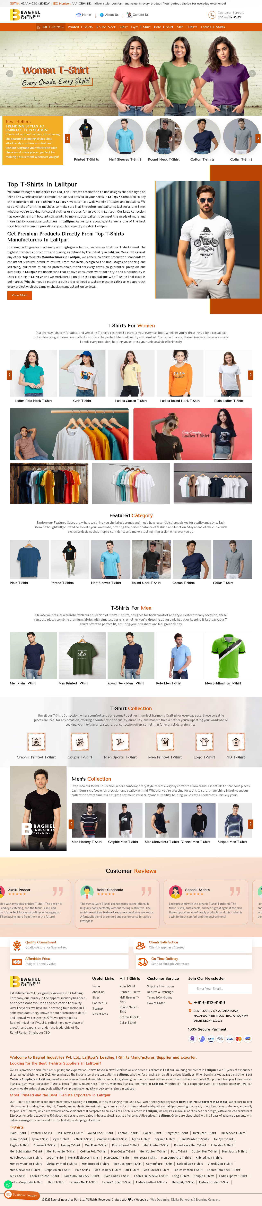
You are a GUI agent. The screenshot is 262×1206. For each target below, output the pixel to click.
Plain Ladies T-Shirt (131, 401)
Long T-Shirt (180, 1176)
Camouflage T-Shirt (159, 1164)
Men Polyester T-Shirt (61, 1152)
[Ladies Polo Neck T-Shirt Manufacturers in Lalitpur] (229, 373)
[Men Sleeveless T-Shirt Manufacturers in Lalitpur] (89, 820)
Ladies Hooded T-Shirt (214, 1182)
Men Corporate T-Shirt (176, 1158)
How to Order (156, 1003)
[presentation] (67, 138)
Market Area (100, 1014)
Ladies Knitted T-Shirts (151, 1182)
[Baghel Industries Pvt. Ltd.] (25, 15)
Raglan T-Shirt (19, 1145)
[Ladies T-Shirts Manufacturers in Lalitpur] (192, 434)
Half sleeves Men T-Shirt (26, 1158)
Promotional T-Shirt (125, 1145)
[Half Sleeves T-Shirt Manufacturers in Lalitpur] (110, 559)
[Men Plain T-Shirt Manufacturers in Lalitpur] (33, 655)
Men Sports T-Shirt (234, 1152)
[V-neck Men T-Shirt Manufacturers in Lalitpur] (125, 820)
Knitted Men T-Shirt (209, 1158)
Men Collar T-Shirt (123, 1152)
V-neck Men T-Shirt (122, 842)
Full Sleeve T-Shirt (233, 1133)
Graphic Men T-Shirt (58, 1170)
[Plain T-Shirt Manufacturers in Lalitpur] (202, 136)
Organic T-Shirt (165, 1139)
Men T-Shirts (187, 27)
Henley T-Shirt (70, 1145)
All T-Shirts (51, 27)
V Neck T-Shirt (83, 1139)
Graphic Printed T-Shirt (112, 1139)
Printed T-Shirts (80, 27)
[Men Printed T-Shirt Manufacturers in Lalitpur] (82, 655)
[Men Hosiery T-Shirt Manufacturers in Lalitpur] (235, 820)
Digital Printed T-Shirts (61, 1164)
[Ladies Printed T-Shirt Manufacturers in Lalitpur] (180, 373)
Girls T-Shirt (18, 1176)
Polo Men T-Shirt (169, 683)
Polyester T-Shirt (177, 1133)
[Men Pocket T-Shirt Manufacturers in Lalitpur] (198, 820)
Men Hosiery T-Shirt (233, 842)
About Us (112, 15)
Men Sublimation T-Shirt (223, 683)
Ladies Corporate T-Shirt (26, 1182)
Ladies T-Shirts (213, 27)
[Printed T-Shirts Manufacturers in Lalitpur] (241, 136)
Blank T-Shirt (18, 1139)
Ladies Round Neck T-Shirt (82, 401)
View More (20, 295)
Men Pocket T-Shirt (195, 842)
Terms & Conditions (159, 997)
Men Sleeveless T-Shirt (89, 842)
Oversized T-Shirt (204, 1133)
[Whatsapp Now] (8, 1184)
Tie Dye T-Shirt (223, 1139)
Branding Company (208, 1200)
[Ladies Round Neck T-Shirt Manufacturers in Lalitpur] (82, 373)
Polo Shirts (82, 1170)
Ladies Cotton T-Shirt (33, 401)
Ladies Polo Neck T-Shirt (228, 401)
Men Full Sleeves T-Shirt (83, 1158)
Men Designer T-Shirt (127, 1164)
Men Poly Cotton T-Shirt (26, 1164)
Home (86, 15)
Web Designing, (160, 1200)
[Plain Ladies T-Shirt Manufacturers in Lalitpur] (131, 373)
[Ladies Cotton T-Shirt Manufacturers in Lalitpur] (33, 373)
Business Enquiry (24, 1195)
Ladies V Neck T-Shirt (83, 1182)
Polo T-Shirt (163, 27)
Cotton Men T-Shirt (204, 1152)
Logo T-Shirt (54, 1158)
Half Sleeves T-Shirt (106, 583)
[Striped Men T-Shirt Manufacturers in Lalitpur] (162, 820)
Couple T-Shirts (204, 1176)
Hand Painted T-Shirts (194, 1139)
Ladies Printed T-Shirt (180, 401)
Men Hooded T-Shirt (95, 1164)
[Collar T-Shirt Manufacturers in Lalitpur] (164, 136)
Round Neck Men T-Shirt (125, 683)
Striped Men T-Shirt (159, 842)
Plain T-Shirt (202, 159)
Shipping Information (160, 986)
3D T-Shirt (132, 1170)
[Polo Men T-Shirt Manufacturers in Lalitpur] (179, 655)
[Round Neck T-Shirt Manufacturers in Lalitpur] (86, 136)
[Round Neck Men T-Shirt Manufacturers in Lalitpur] (131, 655)
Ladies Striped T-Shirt (116, 1182)
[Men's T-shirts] (38, 808)
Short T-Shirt (56, 1182)
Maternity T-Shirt (183, 1182)
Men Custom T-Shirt (153, 1152)
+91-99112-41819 (229, 17)
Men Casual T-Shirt (116, 1158)
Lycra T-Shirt (40, 1139)
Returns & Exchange (160, 992)
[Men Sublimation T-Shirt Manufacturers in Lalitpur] (228, 655)
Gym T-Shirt (140, 27)
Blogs (96, 997)
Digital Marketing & (183, 1200)
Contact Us (141, 15)
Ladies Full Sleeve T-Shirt (151, 1176)
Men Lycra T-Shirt (145, 1158)
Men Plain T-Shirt (23, 683)
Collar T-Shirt (164, 159)
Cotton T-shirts (125, 159)
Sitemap (97, 1009)
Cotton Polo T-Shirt (93, 1152)
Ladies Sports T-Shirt (233, 1176)
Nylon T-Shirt (141, 1139)
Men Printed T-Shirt (73, 683)
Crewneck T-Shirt (45, 1145)
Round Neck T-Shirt (112, 27)
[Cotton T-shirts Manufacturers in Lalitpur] (125, 136)
